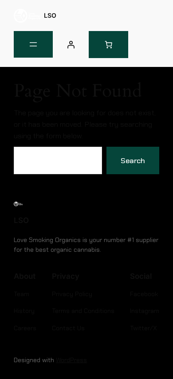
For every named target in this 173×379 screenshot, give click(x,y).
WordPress (71, 360)
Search (133, 160)
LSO (50, 15)
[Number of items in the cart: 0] (108, 44)
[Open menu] (33, 44)
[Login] (70, 44)
